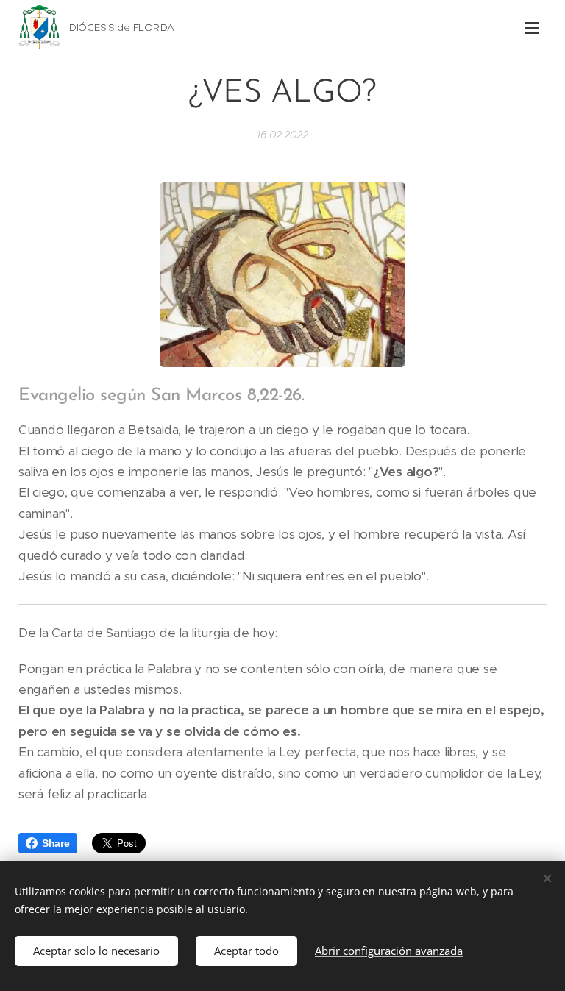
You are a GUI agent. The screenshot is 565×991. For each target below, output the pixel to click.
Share (56, 843)
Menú (532, 27)
